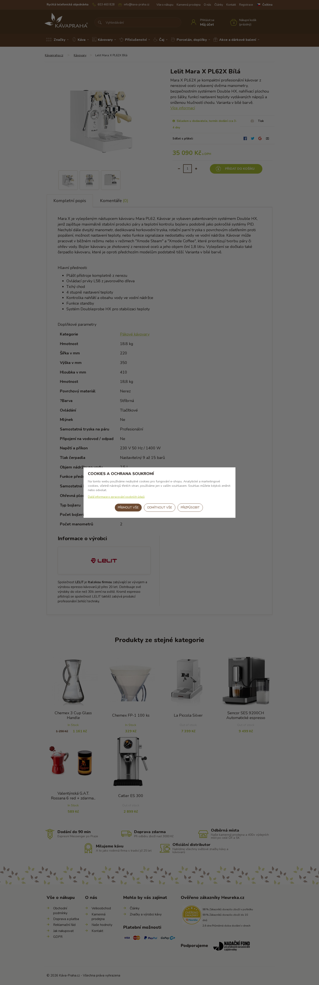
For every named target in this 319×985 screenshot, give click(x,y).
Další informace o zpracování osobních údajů (116, 497)
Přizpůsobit (190, 507)
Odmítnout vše (159, 507)
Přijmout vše (128, 507)
